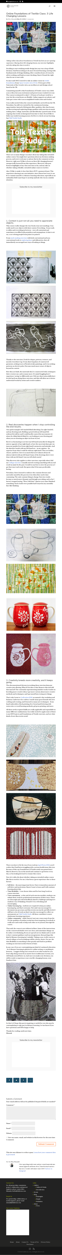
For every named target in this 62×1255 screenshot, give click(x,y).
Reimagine (39, 1196)
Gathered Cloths (41, 1187)
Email (8, 1128)
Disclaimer (30, 1244)
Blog (35, 1194)
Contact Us (25, 1242)
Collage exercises (15, 462)
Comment (10, 1105)
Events (36, 1192)
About (36, 1204)
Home (12, 1242)
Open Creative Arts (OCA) (28, 83)
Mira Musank (12, 19)
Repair (38, 1199)
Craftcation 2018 (26, 697)
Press (38, 1206)
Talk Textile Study (15, 118)
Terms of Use (34, 1242)
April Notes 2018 (44, 865)
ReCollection (40, 1189)
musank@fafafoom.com (13, 1202)
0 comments (30, 19)
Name (8, 1123)
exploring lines (26, 240)
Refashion (39, 1201)
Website (9, 1133)
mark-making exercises (18, 238)
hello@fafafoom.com (19, 1191)
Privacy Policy (45, 1242)
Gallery (36, 1185)
